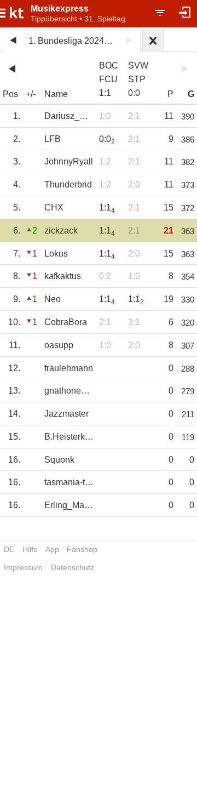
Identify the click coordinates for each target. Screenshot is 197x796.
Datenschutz (72, 567)
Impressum (23, 567)
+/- (31, 94)
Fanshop (82, 549)
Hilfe (30, 549)
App (52, 549)
